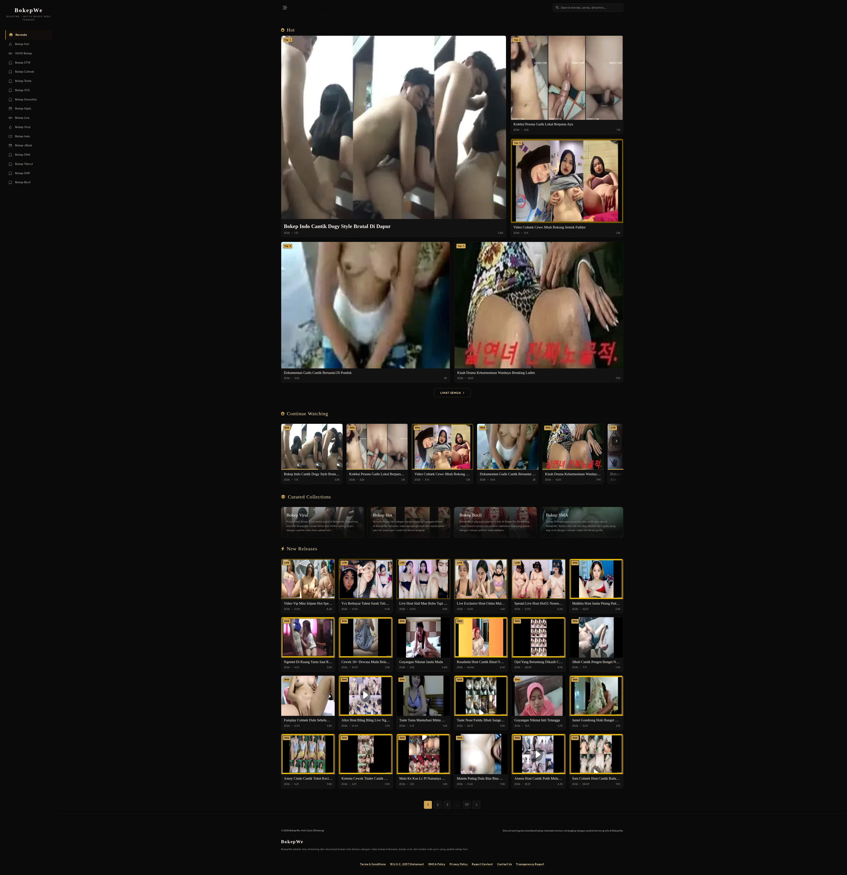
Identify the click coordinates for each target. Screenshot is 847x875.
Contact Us (504, 864)
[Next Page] (476, 805)
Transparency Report (530, 864)
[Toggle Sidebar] (285, 8)
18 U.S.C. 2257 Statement (407, 864)
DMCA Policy (436, 864)
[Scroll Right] (616, 441)
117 (467, 805)
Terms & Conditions (373, 864)
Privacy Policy (459, 864)
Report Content (482, 864)
